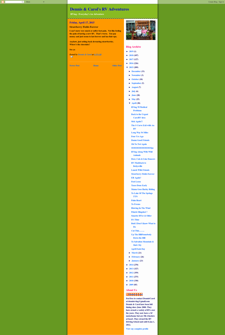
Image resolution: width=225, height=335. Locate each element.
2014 (131, 264)
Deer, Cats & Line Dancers (143, 158)
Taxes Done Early (139, 185)
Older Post (117, 65)
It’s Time (135, 219)
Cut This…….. (137, 230)
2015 (131, 67)
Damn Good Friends (140, 140)
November (136, 75)
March (135, 252)
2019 (131, 51)
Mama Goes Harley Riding (143, 189)
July (134, 91)
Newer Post (74, 65)
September (137, 83)
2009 (131, 284)
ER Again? (136, 177)
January (136, 260)
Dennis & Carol (136, 294)
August (135, 87)
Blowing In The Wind (140, 207)
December (136, 71)
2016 (131, 63)
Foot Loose (136, 181)
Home (96, 65)
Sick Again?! (137, 121)
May (134, 99)
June (134, 95)
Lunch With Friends (140, 169)
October (135, 79)
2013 (131, 268)
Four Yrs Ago (137, 136)
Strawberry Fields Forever (142, 173)
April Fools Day (138, 248)
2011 (131, 276)
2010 (131, 280)
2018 (131, 55)
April (134, 102)
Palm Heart (136, 200)
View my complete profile (137, 328)
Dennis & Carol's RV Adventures (99, 9)
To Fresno (135, 204)
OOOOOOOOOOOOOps (142, 147)
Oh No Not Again (139, 143)
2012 (131, 272)
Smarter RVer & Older (141, 215)
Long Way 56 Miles (139, 132)
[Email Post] (96, 57)
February (136, 256)
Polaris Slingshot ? (139, 211)
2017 (131, 59)
